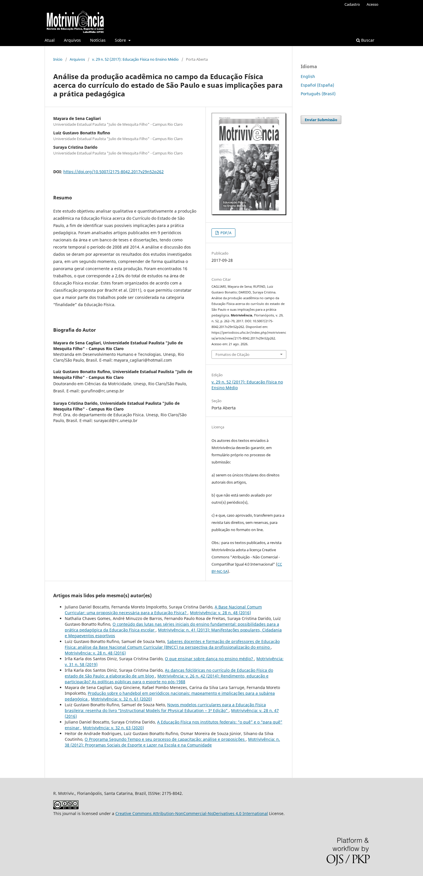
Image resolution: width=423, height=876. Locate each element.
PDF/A (225, 232)
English (308, 76)
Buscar (367, 40)
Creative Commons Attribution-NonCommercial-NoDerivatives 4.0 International (191, 813)
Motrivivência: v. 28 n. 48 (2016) (220, 612)
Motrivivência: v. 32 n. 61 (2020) (121, 699)
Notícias (98, 40)
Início (57, 59)
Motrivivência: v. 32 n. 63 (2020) (113, 727)
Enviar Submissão (321, 119)
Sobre (121, 40)
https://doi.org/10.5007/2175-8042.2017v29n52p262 (113, 171)
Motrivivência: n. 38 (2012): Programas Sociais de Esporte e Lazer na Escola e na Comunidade (172, 742)
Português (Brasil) (318, 93)
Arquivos (72, 40)
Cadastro (352, 4)
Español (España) (317, 85)
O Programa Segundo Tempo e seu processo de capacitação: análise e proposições (165, 739)
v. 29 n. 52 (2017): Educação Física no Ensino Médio (135, 59)
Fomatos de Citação (232, 354)
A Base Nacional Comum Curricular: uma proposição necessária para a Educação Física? (163, 609)
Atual (50, 40)
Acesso (372, 4)
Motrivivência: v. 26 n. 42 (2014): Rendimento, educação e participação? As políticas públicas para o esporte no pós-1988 (166, 678)
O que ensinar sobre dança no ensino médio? (209, 658)
